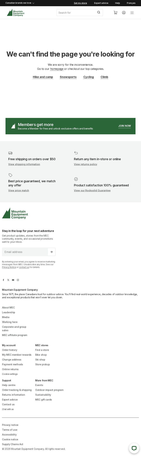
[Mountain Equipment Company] (30, 213)
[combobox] (82, 12)
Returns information (13, 394)
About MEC (8, 307)
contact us (24, 267)
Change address (11, 359)
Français (131, 3)
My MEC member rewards (16, 354)
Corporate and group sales (14, 328)
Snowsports (68, 77)
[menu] (132, 12)
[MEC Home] (15, 13)
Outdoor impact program (49, 389)
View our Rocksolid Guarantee (92, 190)
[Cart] (115, 12)
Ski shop (40, 359)
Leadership (8, 312)
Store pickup (42, 364)
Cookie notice (10, 439)
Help (117, 3)
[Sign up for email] (51, 251)
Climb (104, 77)
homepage (56, 69)
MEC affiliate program (14, 335)
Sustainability (43, 394)
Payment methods (12, 364)
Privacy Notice (9, 267)
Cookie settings (10, 374)
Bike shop (41, 354)
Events (39, 385)
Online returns (10, 369)
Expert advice (101, 3)
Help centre (8, 385)
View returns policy (85, 164)
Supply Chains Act (12, 444)
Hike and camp (43, 77)
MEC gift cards (43, 399)
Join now (124, 125)
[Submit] (99, 12)
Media (5, 317)
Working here (10, 321)
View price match (18, 190)
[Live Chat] (134, 448)
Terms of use (9, 429)
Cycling (88, 77)
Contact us (8, 404)
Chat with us (8, 409)
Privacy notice (10, 424)
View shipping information (24, 164)
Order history (9, 349)
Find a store (42, 349)
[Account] (123, 12)
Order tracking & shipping (17, 389)
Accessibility (9, 434)
